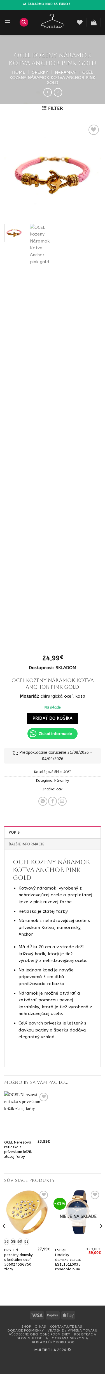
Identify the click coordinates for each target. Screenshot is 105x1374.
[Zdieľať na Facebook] (52, 801)
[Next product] (47, 92)
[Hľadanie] (24, 22)
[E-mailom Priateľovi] (62, 801)
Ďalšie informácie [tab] (26, 844)
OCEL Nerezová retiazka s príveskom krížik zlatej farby (18, 1149)
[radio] (13, 1242)
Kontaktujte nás (66, 1326)
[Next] (92, 171)
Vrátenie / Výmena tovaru (72, 1330)
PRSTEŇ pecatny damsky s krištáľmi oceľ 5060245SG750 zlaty (18, 1259)
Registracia (85, 1334)
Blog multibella (32, 1338)
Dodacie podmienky (26, 1330)
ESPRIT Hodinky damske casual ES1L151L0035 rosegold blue (68, 1259)
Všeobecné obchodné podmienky (39, 1334)
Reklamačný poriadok (53, 1342)
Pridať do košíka (52, 718)
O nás (40, 1326)
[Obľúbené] (80, 22)
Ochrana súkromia (70, 1338)
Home (18, 72)
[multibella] (53, 22)
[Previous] (13, 171)
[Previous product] (58, 92)
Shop (26, 1326)
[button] (7, 22)
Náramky (65, 72)
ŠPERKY (40, 72)
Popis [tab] (14, 832)
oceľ (59, 789)
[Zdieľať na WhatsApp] (42, 801)
